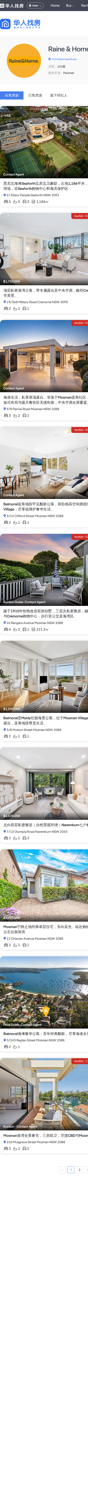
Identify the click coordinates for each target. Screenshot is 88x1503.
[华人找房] (11, 5)
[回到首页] (27, 24)
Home (55, 5)
